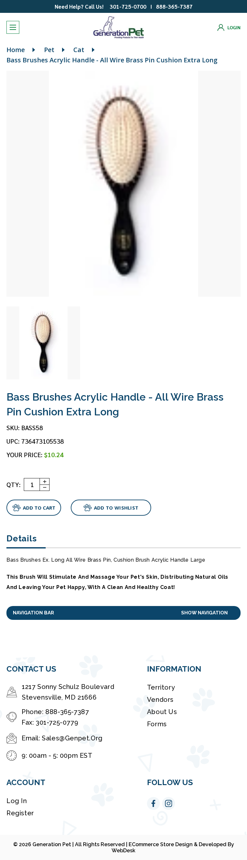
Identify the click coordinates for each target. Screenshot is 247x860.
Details (21, 538)
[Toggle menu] (12, 27)
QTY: (13, 484)
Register (20, 813)
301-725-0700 (128, 6)
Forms (157, 724)
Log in (16, 801)
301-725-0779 (57, 722)
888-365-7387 (174, 6)
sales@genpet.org (72, 738)
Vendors (160, 699)
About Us (162, 712)
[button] (123, 613)
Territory (161, 687)
